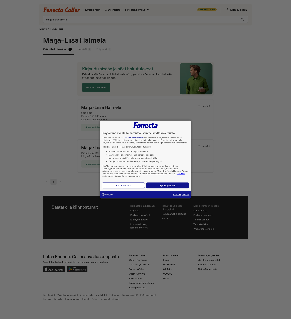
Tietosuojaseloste (181, 194)
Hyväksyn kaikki (167, 185)
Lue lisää (181, 173)
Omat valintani (123, 185)
